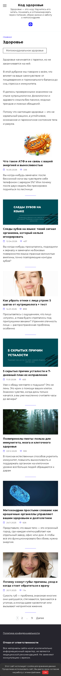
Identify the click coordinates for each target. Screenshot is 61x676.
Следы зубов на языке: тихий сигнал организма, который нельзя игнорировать (29, 232)
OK (45, 672)
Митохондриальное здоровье (25, 50)
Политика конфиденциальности (21, 633)
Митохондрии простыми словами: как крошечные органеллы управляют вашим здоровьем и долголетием (30, 514)
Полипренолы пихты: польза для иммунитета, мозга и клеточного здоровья (27, 442)
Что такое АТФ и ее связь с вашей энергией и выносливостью (28, 163)
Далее (40, 618)
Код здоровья (30, 5)
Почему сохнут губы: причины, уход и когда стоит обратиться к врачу (30, 583)
